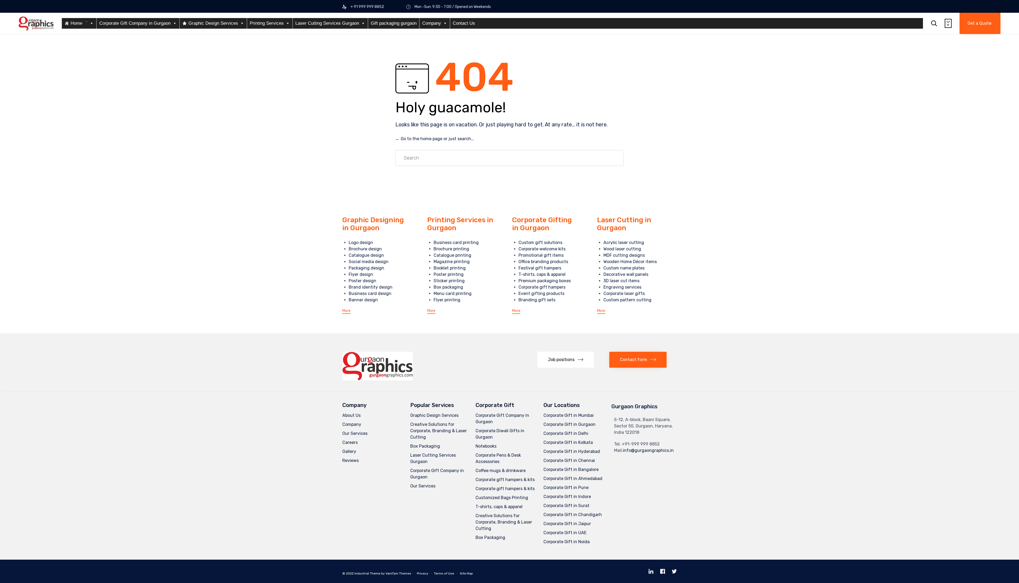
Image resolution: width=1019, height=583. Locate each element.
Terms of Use (444, 573)
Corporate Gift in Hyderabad (571, 451)
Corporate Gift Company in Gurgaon (135, 23)
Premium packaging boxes (545, 280)
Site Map (466, 573)
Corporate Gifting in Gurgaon (542, 224)
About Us (351, 415)
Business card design (370, 293)
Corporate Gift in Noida (566, 541)
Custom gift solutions (540, 242)
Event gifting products (541, 293)
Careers (350, 442)
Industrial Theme (367, 573)
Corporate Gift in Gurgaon (569, 424)
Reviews (350, 460)
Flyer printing (447, 299)
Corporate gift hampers (542, 287)
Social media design (368, 261)
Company (431, 23)
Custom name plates (624, 268)
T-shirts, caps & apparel (542, 274)
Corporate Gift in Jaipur (567, 523)
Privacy (422, 573)
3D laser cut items (621, 280)
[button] (980, 23)
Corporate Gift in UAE (564, 532)
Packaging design (366, 268)
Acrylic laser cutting (623, 242)
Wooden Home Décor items (630, 261)
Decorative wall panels (625, 274)
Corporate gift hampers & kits (505, 479)
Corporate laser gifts (624, 293)
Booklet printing (450, 268)
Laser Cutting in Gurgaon (624, 224)
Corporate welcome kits (542, 248)
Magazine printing (452, 261)
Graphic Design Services (213, 23)
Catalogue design (366, 255)
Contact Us (464, 23)
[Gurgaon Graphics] (36, 23)
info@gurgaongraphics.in (648, 450)
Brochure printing (451, 248)
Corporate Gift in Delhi (565, 433)
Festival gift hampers (540, 268)
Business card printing (456, 242)
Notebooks (486, 446)
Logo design (361, 242)
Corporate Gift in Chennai (569, 460)
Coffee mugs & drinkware (501, 470)
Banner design (363, 299)
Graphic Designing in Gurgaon (373, 224)
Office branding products (543, 261)
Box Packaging (425, 446)
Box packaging (448, 287)
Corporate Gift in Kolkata (568, 442)
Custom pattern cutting (627, 299)
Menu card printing (453, 293)
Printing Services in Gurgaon (460, 224)
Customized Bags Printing (502, 497)
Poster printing (449, 274)
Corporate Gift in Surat (566, 505)
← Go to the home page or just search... (434, 138)
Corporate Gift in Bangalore (571, 469)
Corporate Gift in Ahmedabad (572, 478)
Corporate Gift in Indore (567, 496)
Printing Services (267, 23)
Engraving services (622, 287)
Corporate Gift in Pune (566, 487)
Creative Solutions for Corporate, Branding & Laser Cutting (438, 431)
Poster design (362, 280)
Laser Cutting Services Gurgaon (327, 23)
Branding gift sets (537, 299)
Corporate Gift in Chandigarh (572, 514)
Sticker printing (449, 280)
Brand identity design (370, 287)
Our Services (355, 433)
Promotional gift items (541, 255)
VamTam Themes (398, 573)
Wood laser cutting (622, 248)
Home (76, 23)
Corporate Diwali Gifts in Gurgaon (500, 434)
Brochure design (365, 248)
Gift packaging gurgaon (394, 23)
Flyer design (361, 274)
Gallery (349, 451)
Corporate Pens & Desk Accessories (498, 458)
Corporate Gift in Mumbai (568, 415)
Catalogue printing (452, 255)
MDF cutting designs (624, 255)
